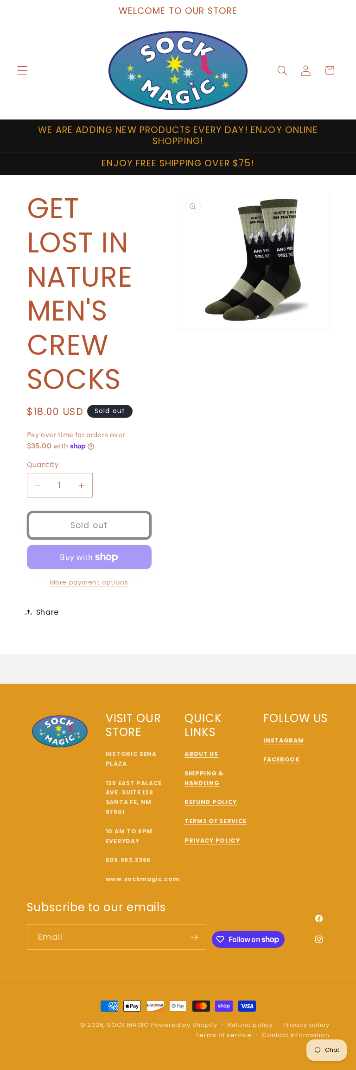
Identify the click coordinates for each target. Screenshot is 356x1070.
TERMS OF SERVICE (215, 821)
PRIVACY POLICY (212, 840)
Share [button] (47, 612)
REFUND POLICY (210, 802)
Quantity (43, 464)
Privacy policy (306, 1025)
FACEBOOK (281, 759)
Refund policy (250, 1025)
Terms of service (224, 1035)
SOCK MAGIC (128, 1025)
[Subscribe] (194, 937)
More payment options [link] (89, 582)
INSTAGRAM (283, 740)
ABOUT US (201, 754)
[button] (22, 70)
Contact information (295, 1035)
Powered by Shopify (184, 1025)
